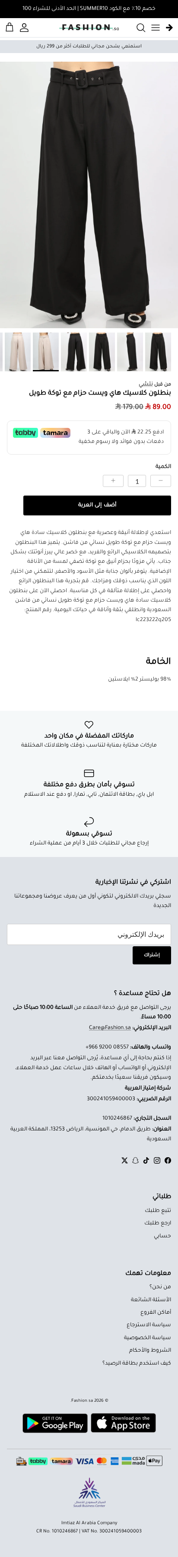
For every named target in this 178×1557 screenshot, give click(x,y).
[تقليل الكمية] (160, 481)
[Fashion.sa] (89, 27)
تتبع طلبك (158, 1211)
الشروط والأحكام (150, 1351)
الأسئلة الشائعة (151, 1300)
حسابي (162, 1237)
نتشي (146, 385)
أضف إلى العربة (97, 505)
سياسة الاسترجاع (149, 1325)
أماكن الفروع (155, 1313)
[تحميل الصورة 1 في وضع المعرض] (89, 195)
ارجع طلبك (157, 1224)
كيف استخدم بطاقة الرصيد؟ (136, 1364)
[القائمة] (155, 27)
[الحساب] (25, 27)
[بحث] (136, 27)
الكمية (163, 467)
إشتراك (152, 955)
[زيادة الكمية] (113, 481)
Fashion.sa (82, 1401)
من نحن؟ (160, 1287)
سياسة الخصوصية (147, 1338)
